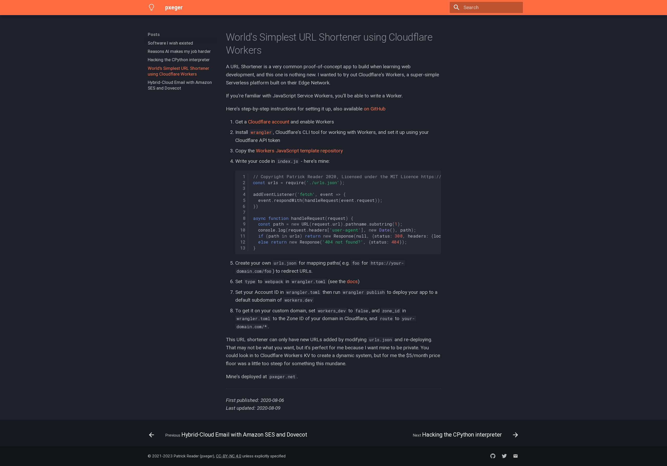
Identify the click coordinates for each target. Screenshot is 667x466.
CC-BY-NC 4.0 (228, 456)
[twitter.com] (504, 456)
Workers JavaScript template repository (299, 151)
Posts (154, 34)
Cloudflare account (268, 122)
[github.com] (493, 456)
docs (352, 281)
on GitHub (375, 109)
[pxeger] (151, 7)
